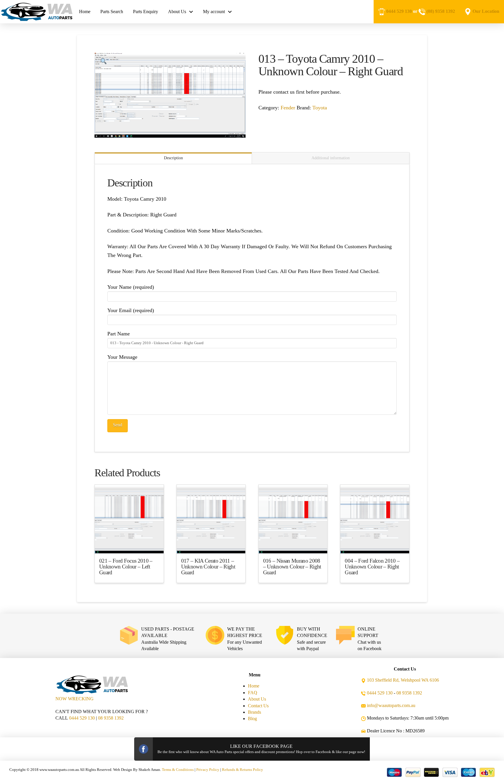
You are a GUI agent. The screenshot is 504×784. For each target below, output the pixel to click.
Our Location (486, 11)
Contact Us (258, 705)
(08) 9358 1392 (440, 11)
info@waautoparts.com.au (391, 705)
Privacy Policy (207, 770)
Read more (129, 544)
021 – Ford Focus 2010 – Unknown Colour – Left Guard (126, 566)
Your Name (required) (130, 287)
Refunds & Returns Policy (242, 770)
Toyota (319, 108)
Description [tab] (173, 158)
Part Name (118, 334)
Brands (254, 712)
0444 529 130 (399, 11)
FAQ (252, 692)
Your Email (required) (130, 310)
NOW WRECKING (74, 698)
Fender (288, 108)
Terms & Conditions (178, 770)
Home (253, 685)
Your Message (122, 357)
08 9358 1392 (111, 717)
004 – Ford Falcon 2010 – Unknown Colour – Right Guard (372, 566)
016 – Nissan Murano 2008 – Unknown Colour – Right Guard (292, 566)
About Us (257, 698)
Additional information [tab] (331, 158)
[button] (103, 61)
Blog (252, 718)
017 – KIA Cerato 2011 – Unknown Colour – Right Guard (208, 566)
